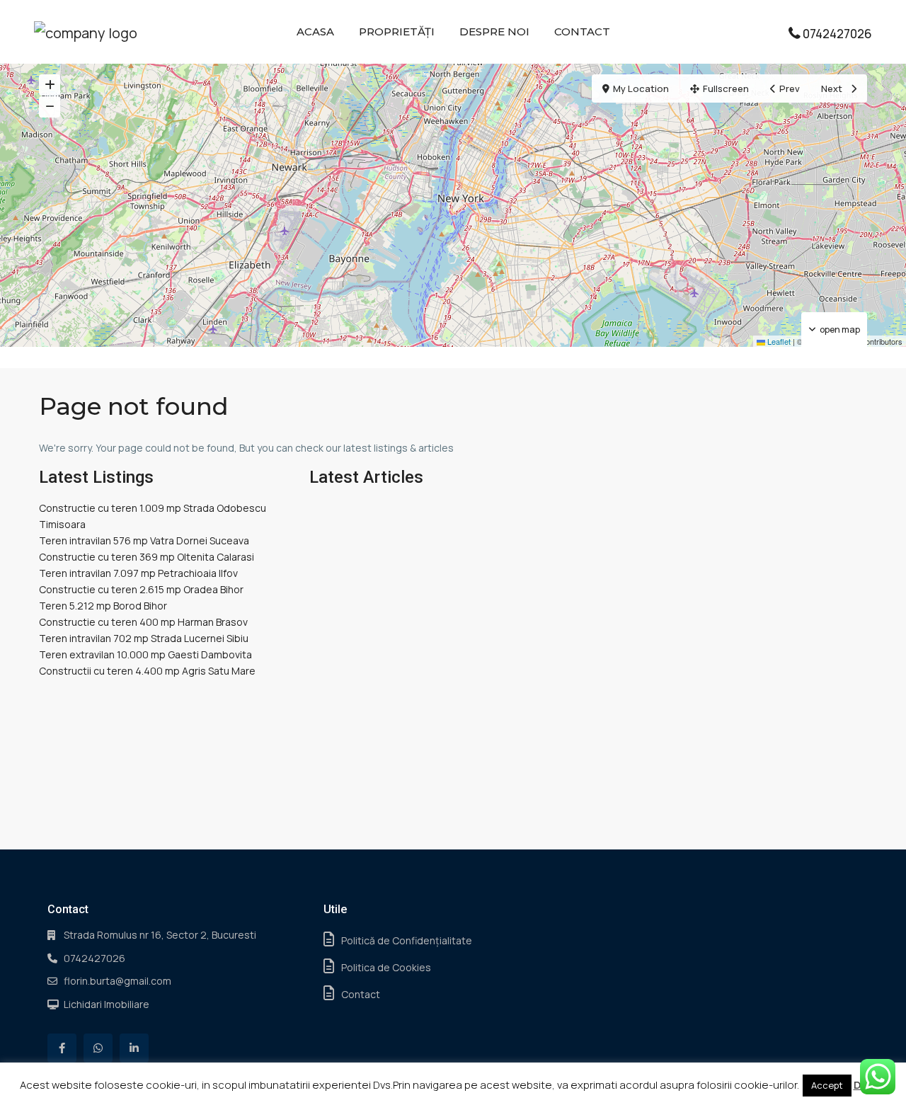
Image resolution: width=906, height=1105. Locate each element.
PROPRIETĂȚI (397, 31)
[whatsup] (98, 1048)
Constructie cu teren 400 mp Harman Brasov (143, 622)
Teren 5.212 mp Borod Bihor (103, 605)
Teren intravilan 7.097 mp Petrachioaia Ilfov (138, 573)
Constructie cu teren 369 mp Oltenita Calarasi (146, 556)
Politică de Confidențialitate (406, 940)
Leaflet (778, 341)
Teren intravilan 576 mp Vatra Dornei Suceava (144, 540)
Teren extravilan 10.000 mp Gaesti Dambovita (145, 654)
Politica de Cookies (386, 967)
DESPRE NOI (494, 31)
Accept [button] (827, 1085)
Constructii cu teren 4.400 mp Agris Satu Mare (147, 670)
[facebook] (61, 1048)
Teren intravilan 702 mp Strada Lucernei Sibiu (143, 638)
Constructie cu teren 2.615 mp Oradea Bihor (141, 589)
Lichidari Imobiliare (106, 1004)
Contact (360, 994)
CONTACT (582, 31)
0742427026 (837, 33)
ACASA (315, 31)
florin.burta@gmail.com (117, 980)
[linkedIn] (134, 1048)
